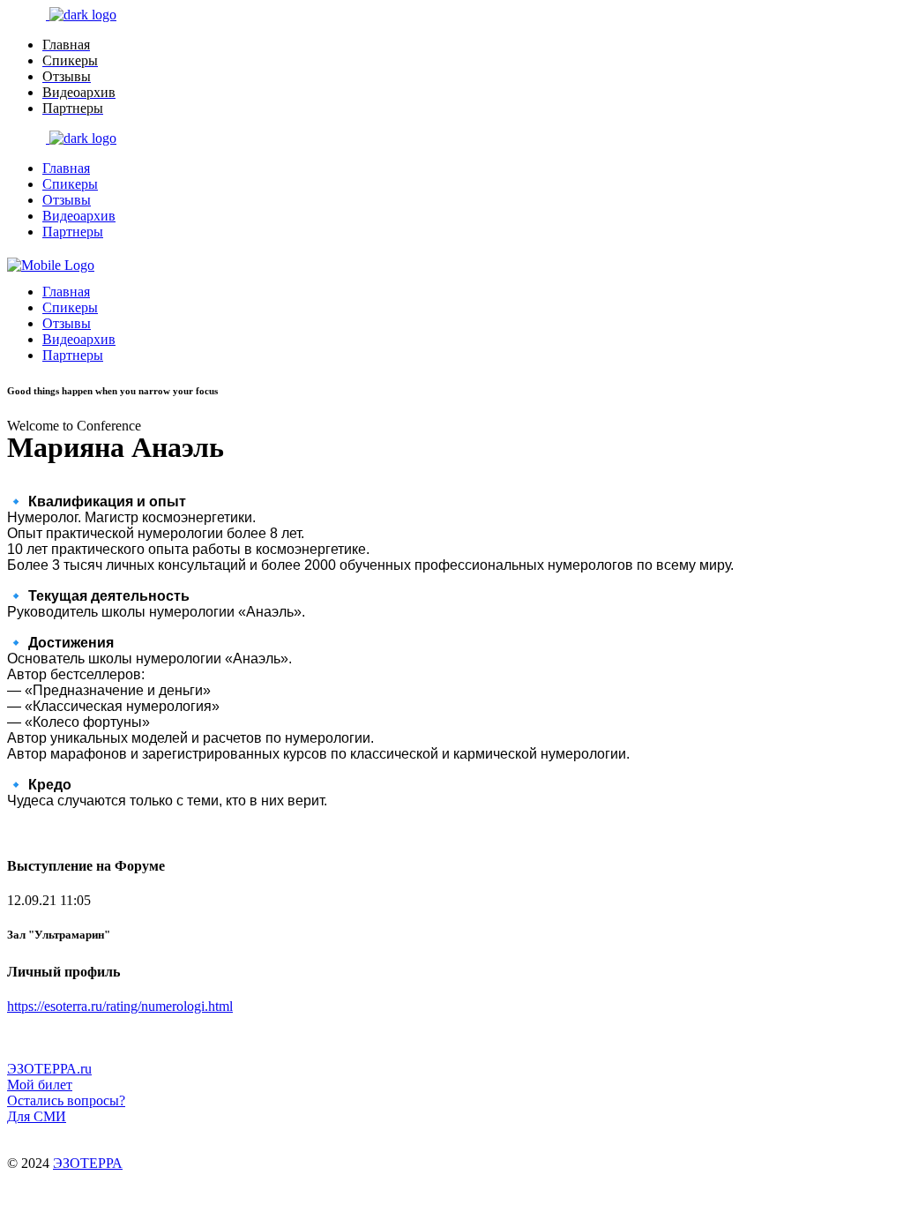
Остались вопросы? (66, 1100)
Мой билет (39, 1084)
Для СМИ (36, 1116)
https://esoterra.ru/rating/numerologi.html (120, 1006)
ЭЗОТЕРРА (88, 1163)
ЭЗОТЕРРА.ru (49, 1068)
